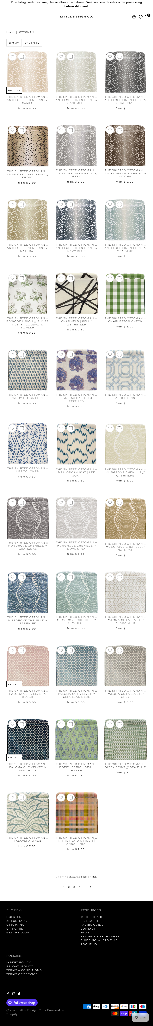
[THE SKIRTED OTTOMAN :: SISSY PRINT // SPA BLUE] (125, 739)
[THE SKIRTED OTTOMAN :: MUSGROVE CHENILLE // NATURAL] (125, 518)
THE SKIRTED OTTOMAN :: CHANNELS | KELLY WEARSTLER (76, 321)
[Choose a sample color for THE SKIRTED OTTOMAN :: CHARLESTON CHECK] (120, 278)
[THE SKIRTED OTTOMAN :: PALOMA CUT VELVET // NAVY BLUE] (27, 739)
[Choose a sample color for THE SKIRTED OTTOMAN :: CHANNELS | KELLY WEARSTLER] (71, 278)
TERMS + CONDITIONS (24, 970)
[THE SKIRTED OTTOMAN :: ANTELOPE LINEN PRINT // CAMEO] (27, 72)
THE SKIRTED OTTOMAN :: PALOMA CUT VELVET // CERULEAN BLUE (76, 694)
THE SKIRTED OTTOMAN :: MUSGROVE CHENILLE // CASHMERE (125, 472)
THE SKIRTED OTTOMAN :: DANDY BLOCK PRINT (27, 396)
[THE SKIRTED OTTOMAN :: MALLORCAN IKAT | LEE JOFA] (76, 444)
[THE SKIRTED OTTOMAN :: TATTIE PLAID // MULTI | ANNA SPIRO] (76, 813)
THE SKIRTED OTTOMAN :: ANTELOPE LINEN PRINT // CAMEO (28, 100)
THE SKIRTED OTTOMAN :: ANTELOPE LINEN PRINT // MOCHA (125, 173)
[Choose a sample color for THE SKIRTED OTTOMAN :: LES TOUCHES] (22, 428)
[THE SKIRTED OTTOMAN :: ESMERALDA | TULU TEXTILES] (76, 370)
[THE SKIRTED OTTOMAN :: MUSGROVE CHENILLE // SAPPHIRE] (27, 592)
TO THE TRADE (91, 917)
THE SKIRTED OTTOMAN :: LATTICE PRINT (125, 396)
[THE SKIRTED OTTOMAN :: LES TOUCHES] (27, 443)
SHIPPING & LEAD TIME (99, 940)
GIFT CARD (15, 928)
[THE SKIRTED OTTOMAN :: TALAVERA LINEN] (27, 813)
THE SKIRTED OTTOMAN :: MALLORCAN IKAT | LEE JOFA (76, 472)
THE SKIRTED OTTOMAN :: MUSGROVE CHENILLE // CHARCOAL (27, 546)
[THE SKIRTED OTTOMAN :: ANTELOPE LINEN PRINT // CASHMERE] (76, 72)
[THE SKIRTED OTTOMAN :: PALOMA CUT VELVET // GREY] (125, 665)
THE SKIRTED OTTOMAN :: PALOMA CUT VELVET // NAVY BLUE (27, 767)
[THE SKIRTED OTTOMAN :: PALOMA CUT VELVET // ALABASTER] (125, 592)
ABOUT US (88, 944)
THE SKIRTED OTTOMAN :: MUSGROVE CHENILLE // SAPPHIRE (27, 620)
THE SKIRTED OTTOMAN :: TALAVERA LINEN (27, 839)
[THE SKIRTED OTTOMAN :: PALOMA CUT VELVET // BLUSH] (27, 665)
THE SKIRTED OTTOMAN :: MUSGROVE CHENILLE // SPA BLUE (76, 620)
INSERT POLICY (18, 962)
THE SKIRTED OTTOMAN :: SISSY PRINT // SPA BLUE (125, 765)
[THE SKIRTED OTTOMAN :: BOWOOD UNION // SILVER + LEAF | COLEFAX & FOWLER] (27, 293)
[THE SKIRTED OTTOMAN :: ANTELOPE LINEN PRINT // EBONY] (27, 146)
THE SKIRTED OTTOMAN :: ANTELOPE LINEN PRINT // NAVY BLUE (76, 248)
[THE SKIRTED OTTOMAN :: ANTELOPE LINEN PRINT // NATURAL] (27, 220)
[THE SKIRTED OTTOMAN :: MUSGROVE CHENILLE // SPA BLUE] (76, 592)
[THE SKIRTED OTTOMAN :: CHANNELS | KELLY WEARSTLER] (76, 293)
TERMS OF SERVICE (22, 974)
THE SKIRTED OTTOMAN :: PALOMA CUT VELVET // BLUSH (27, 694)
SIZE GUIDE (89, 921)
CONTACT (88, 928)
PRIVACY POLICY (19, 966)
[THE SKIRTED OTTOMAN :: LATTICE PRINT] (125, 370)
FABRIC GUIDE (92, 924)
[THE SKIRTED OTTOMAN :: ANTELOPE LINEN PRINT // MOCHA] (125, 145)
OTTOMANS (15, 924)
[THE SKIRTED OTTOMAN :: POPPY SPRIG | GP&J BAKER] (76, 739)
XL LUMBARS (16, 921)
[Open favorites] (141, 17)
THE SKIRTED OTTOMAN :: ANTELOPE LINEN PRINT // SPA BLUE (125, 248)
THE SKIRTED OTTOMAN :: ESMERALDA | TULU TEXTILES (76, 398)
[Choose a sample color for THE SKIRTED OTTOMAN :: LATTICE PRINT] (120, 355)
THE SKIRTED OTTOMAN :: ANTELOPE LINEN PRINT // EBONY (28, 174)
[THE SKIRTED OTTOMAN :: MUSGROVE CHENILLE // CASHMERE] (125, 444)
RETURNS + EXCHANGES (100, 936)
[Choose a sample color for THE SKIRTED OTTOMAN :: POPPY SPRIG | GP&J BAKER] (71, 724)
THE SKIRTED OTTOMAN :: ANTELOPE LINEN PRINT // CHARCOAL (125, 100)
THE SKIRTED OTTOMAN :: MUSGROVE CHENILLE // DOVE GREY (76, 545)
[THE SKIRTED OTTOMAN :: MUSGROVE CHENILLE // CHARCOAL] (27, 518)
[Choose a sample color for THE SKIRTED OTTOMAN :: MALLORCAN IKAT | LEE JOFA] (71, 428)
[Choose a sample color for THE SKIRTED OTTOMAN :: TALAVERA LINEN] (22, 798)
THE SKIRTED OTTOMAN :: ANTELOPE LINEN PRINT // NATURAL (28, 248)
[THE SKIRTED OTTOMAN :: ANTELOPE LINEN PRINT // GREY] (76, 145)
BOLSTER (14, 917)
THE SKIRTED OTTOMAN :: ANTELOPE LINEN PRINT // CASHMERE (76, 100)
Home (10, 32)
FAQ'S (85, 932)
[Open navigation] (6, 17)
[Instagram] (13, 994)
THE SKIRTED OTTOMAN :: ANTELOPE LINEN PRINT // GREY (76, 173)
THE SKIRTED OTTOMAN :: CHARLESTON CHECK (125, 320)
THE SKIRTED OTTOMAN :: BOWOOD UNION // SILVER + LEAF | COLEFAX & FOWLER (27, 323)
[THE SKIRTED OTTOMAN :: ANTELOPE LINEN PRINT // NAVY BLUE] (76, 220)
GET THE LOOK (18, 932)
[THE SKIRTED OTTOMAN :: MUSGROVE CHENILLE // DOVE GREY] (76, 518)
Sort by (34, 43)
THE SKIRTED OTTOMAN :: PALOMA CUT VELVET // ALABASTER (125, 620)
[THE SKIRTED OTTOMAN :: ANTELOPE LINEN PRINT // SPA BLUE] (125, 220)
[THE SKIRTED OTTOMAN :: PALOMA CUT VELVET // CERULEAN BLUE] (76, 665)
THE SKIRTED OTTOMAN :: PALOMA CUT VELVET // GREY (125, 694)
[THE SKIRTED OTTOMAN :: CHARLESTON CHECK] (125, 293)
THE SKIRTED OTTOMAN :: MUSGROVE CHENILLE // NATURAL (125, 547)
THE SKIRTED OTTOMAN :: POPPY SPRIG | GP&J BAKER (76, 767)
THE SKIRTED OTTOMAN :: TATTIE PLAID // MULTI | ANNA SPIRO (76, 841)
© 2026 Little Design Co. (25, 1010)
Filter (15, 42)
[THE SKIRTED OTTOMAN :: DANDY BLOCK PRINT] (27, 370)
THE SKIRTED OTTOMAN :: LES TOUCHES (27, 470)
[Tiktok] (19, 994)
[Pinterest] (8, 994)
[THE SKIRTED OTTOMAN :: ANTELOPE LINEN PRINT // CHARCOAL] (125, 72)
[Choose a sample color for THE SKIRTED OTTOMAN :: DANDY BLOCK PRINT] (22, 355)
